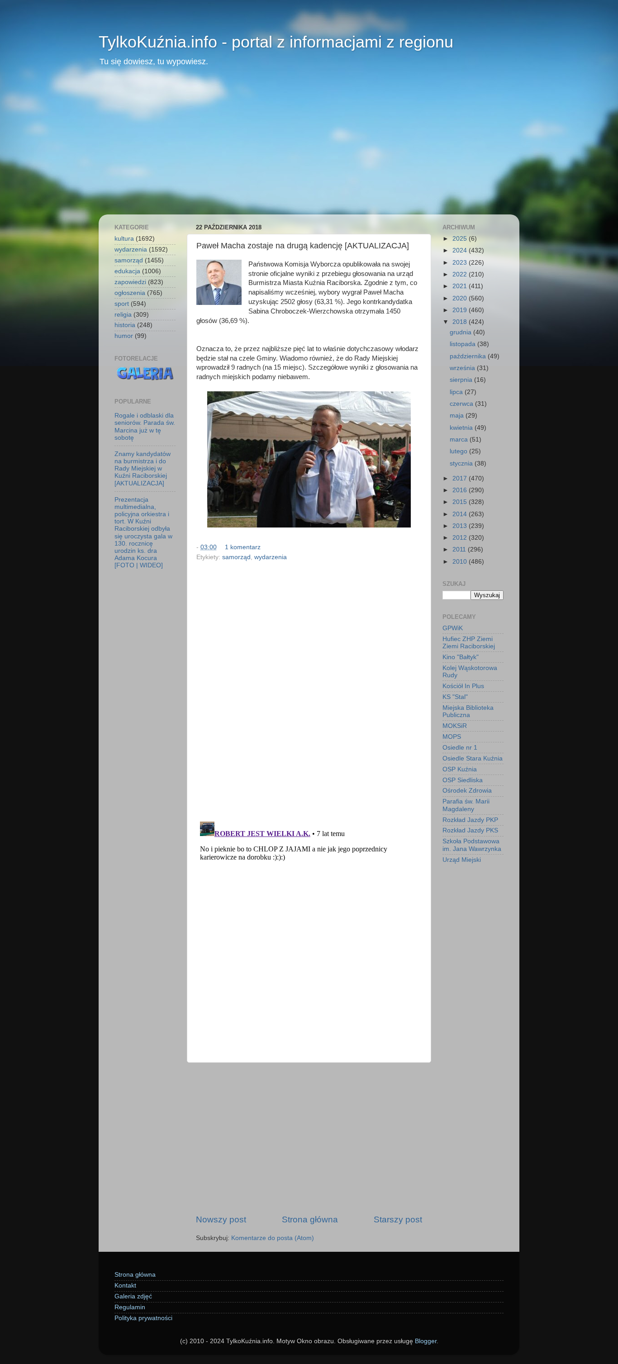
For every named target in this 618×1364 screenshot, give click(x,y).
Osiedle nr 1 (459, 747)
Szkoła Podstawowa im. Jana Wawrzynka (471, 845)
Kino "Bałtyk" (460, 657)
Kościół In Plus (463, 686)
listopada (463, 344)
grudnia (461, 332)
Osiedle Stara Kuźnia (472, 758)
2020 (460, 298)
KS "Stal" (455, 697)
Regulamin (129, 1307)
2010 (460, 561)
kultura (124, 238)
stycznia (462, 463)
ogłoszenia (129, 293)
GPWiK (452, 628)
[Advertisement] (309, 146)
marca (460, 439)
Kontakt (125, 1285)
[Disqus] (309, 688)
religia (123, 314)
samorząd (236, 557)
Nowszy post (221, 1219)
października (469, 356)
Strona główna (310, 1219)
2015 (460, 502)
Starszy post (398, 1219)
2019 (460, 310)
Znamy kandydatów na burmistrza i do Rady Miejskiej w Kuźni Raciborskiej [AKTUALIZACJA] (142, 469)
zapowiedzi (130, 282)
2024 (460, 250)
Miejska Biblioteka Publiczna (468, 711)
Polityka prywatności (143, 1318)
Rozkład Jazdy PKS (470, 830)
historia (124, 325)
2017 (460, 478)
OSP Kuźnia (459, 769)
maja (458, 415)
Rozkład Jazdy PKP (470, 820)
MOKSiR (454, 725)
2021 (460, 286)
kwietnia (462, 427)
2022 (460, 274)
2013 (460, 526)
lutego (459, 451)
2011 (460, 549)
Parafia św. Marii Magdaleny (466, 805)
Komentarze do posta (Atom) (272, 1238)
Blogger (426, 1341)
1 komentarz (243, 547)
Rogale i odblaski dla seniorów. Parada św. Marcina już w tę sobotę (144, 426)
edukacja (127, 271)
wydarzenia (270, 557)
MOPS (451, 736)
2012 (460, 537)
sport (121, 303)
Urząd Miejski (461, 859)
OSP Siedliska (462, 780)
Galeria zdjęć (133, 1296)
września (463, 368)
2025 (460, 238)
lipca (457, 392)
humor (123, 336)
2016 (460, 490)
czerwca (462, 403)
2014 (460, 514)
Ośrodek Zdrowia (467, 790)
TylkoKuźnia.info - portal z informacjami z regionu (276, 42)
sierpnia (462, 379)
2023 (460, 262)
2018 (460, 321)
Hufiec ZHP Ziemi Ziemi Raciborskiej (468, 643)
